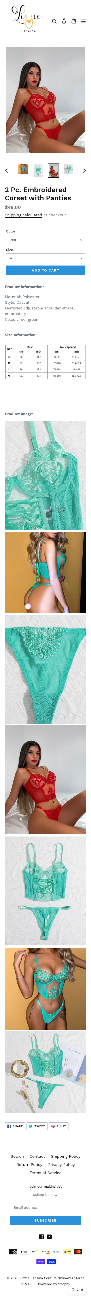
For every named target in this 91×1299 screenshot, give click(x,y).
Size (9, 250)
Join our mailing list (45, 1187)
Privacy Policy (61, 1164)
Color (10, 231)
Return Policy (29, 1164)
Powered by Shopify (54, 1284)
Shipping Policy (66, 1156)
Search (17, 1156)
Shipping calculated (23, 215)
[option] (23, 169)
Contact (37, 1156)
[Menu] (83, 20)
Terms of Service (45, 1172)
